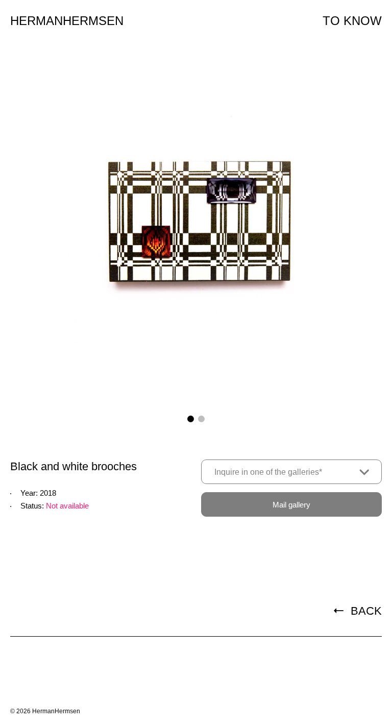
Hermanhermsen (67, 21)
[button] (190, 419)
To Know (352, 21)
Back (365, 610)
